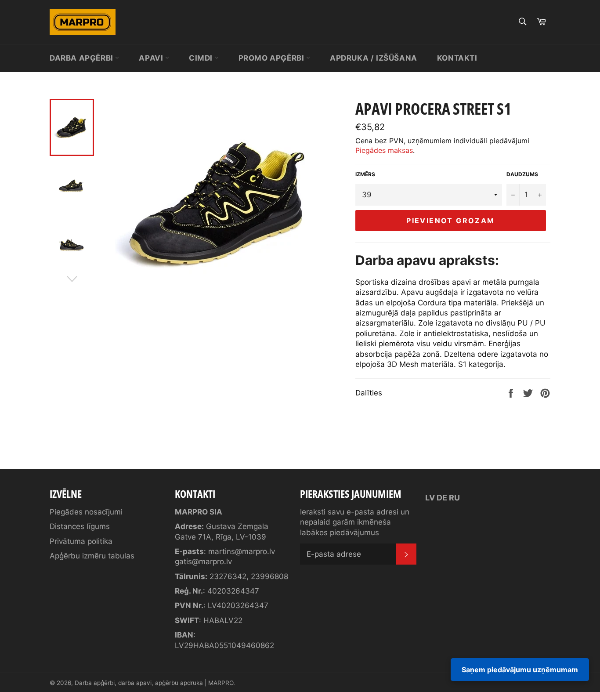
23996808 (269, 576)
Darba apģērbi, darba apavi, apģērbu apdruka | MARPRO (154, 682)
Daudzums (522, 174)
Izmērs (365, 174)
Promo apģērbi (272, 58)
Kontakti (457, 58)
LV (430, 497)
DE (442, 497)
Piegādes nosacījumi (86, 511)
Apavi (152, 58)
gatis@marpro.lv (203, 561)
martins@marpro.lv (241, 551)
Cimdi (202, 58)
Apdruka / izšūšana (373, 58)
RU (454, 497)
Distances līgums (80, 526)
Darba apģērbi (82, 58)
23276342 (228, 576)
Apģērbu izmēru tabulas (92, 555)
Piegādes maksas (384, 150)
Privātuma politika (81, 541)
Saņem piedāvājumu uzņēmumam (520, 669)
